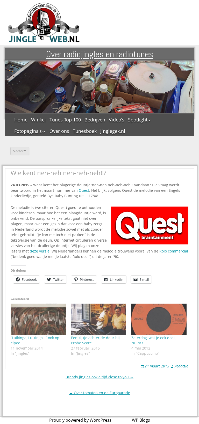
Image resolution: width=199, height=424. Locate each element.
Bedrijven (94, 120)
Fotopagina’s (28, 131)
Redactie (181, 366)
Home (20, 120)
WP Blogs (141, 420)
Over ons (59, 131)
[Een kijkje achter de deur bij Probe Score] (98, 319)
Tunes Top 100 (65, 120)
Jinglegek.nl (112, 131)
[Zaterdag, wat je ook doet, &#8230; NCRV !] (159, 319)
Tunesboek (85, 131)
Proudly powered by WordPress (80, 420)
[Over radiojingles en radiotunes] (44, 22)
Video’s (116, 120)
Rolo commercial (173, 251)
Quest (84, 190)
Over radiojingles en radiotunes (99, 54)
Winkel (38, 120)
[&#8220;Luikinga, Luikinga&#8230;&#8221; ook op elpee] (38, 319)
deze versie (39, 251)
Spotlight (137, 120)
